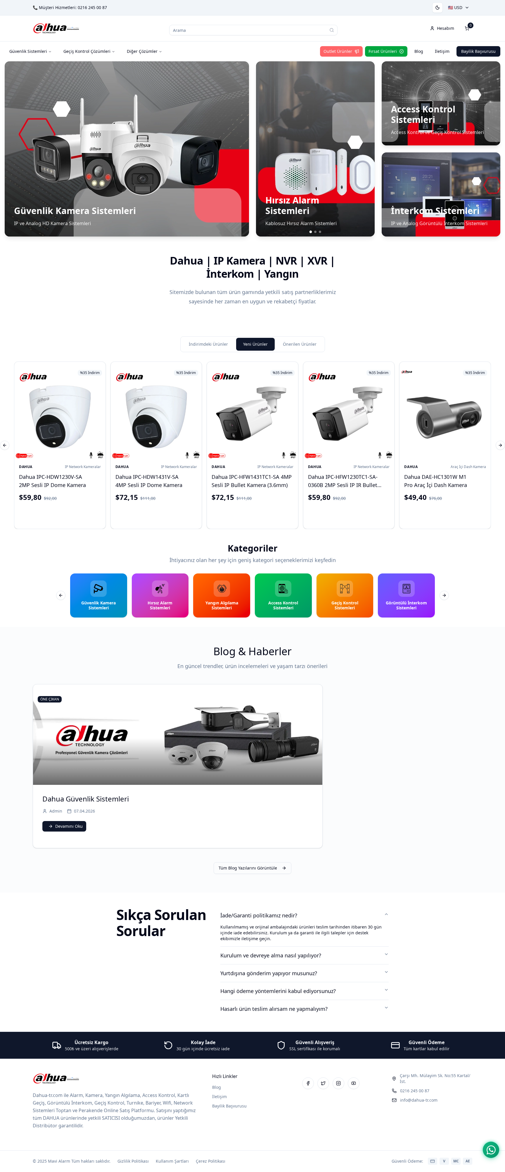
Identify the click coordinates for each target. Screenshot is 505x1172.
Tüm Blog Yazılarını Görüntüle (248, 868)
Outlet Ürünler (338, 51)
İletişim (442, 51)
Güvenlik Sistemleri (28, 51)
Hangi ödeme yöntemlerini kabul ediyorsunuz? (278, 990)
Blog (418, 51)
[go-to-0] (310, 232)
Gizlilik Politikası (133, 1161)
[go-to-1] (315, 232)
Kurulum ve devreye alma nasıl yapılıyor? (270, 955)
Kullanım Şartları (172, 1161)
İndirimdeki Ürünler (208, 344)
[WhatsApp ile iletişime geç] (491, 1150)
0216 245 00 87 (92, 7)
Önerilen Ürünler (300, 344)
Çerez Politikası (210, 1161)
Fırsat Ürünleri (383, 51)
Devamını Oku (69, 826)
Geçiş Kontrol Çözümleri (86, 51)
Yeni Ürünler (255, 344)
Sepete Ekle (64, 514)
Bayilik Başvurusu (478, 51)
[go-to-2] (320, 232)
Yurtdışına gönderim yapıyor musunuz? (268, 973)
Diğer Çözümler (142, 51)
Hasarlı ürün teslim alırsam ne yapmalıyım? (274, 1008)
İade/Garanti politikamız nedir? (258, 915)
